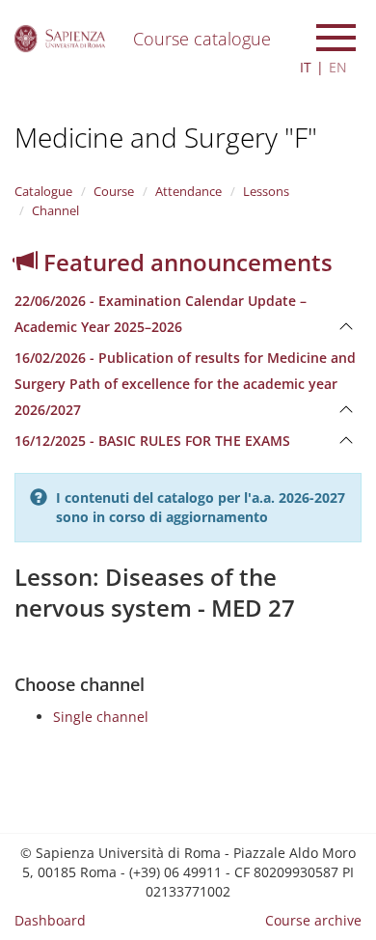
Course (114, 191)
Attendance (188, 191)
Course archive (313, 920)
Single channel (100, 716)
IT (305, 67)
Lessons (266, 191)
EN (338, 67)
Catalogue (43, 191)
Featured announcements (185, 262)
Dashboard (50, 920)
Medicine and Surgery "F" (165, 137)
